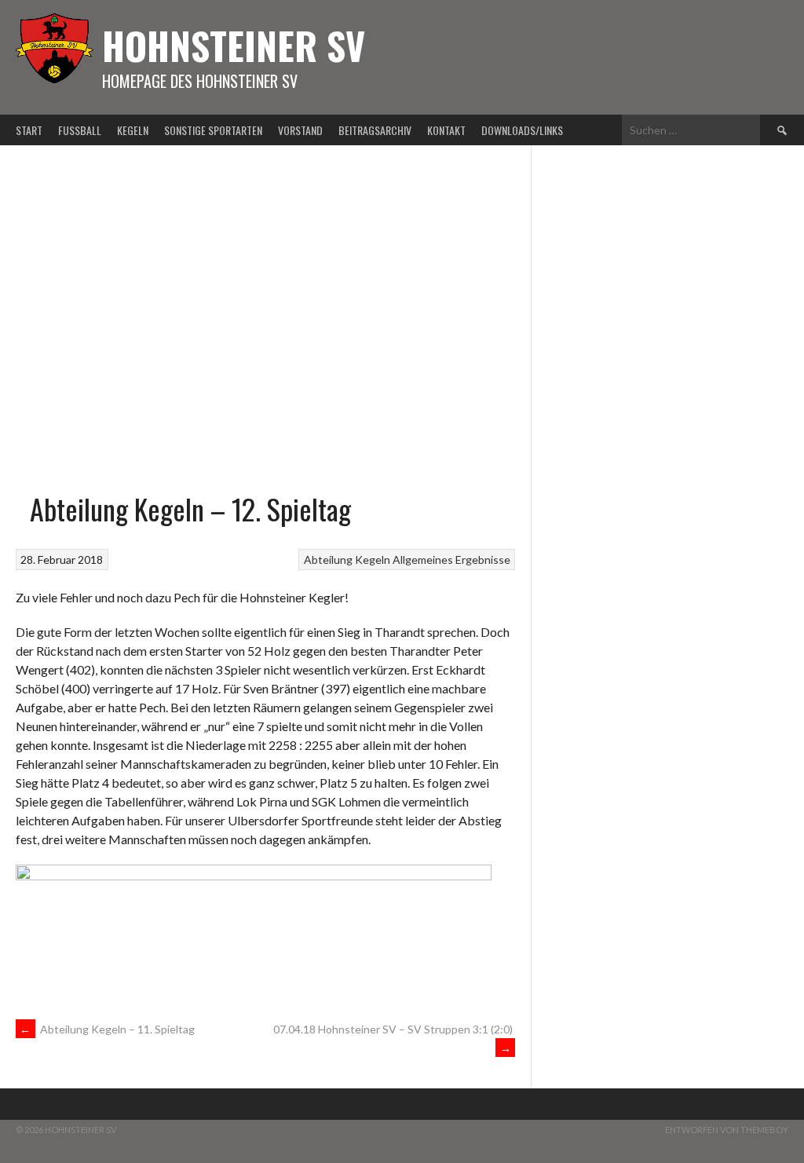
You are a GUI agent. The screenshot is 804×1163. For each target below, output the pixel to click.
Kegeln (132, 130)
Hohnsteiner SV (233, 45)
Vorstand (300, 130)
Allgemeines (423, 559)
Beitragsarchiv (374, 130)
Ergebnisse (482, 559)
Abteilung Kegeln (347, 559)
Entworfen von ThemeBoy (726, 1130)
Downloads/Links (522, 130)
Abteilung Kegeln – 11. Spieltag (107, 1029)
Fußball (79, 130)
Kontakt (446, 130)
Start (29, 130)
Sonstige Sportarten (213, 130)
